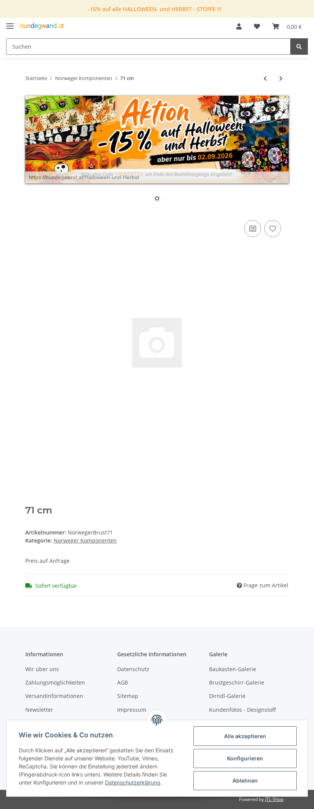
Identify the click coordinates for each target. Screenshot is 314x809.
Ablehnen (245, 780)
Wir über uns (42, 669)
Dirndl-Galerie (227, 695)
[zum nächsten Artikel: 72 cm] (281, 78)
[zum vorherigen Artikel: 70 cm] (265, 78)
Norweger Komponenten (85, 540)
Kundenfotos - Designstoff (242, 709)
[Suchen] (299, 46)
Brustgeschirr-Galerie (236, 682)
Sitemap (127, 695)
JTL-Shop (274, 799)
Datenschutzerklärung (132, 782)
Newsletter (39, 709)
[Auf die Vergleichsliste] (252, 228)
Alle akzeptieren (245, 736)
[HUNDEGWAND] (42, 26)
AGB (122, 682)
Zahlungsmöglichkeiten (55, 682)
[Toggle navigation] (10, 23)
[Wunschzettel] (257, 26)
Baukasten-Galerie (232, 669)
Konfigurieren (245, 758)
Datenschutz (133, 669)
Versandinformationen (54, 695)
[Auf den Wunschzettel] (272, 228)
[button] (239, 26)
